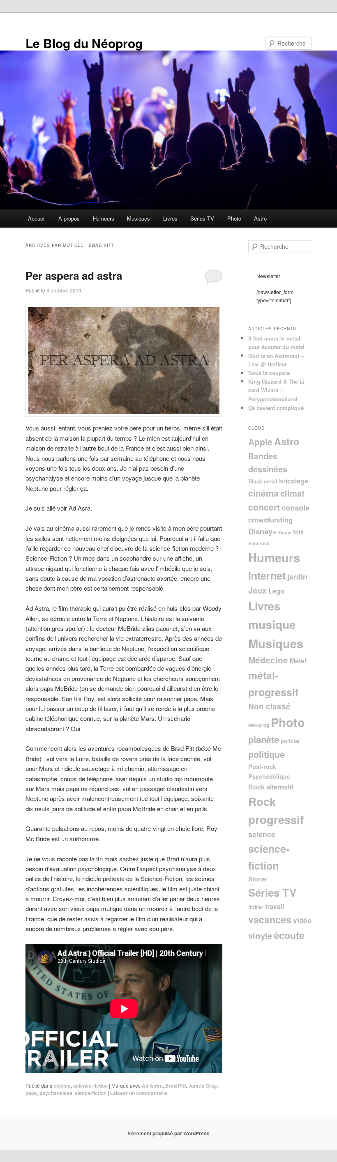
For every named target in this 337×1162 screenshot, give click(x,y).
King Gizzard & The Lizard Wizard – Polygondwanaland (277, 390)
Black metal (262, 481)
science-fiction (90, 1085)
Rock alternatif (270, 787)
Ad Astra (152, 1085)
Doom (285, 532)
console (295, 507)
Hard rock (258, 543)
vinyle (260, 935)
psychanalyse (55, 1093)
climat (292, 493)
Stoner (258, 879)
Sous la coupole (269, 373)
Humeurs (103, 218)
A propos (69, 218)
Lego (276, 591)
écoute (289, 935)
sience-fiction (90, 1093)
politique (266, 754)
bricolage (293, 481)
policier (290, 741)
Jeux (257, 590)
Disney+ (262, 531)
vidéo (302, 920)
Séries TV (202, 218)
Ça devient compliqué (276, 408)
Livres (170, 218)
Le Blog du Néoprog (84, 43)
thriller (255, 907)
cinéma (62, 1085)
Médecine (268, 660)
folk (298, 532)
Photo (234, 218)
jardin (297, 576)
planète (263, 739)
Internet (267, 575)
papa (31, 1093)
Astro (260, 218)
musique (272, 624)
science (261, 834)
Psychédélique (269, 776)
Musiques (138, 218)
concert (264, 507)
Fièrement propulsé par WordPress (168, 1133)
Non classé (269, 706)
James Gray (202, 1085)
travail (274, 906)
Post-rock (262, 766)
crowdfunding (270, 520)
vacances (269, 919)
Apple (260, 441)
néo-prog (258, 725)
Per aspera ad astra (73, 275)
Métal (298, 660)
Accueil (37, 218)
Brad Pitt (175, 1085)
